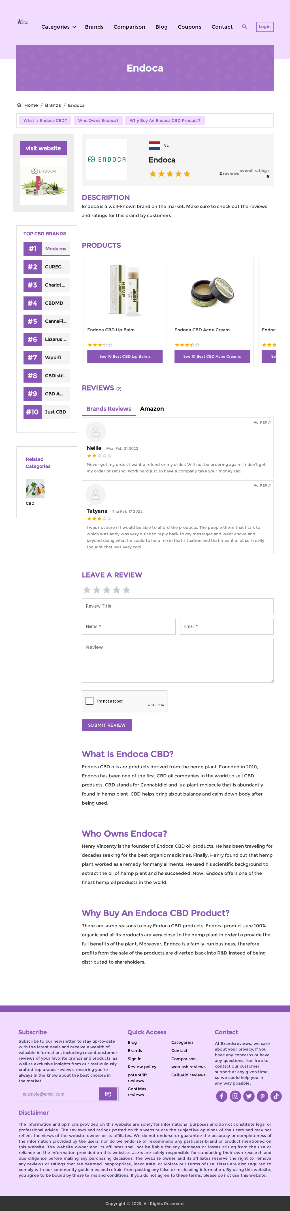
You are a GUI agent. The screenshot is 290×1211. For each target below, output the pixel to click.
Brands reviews (108, 408)
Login (265, 26)
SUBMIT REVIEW (107, 725)
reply (265, 422)
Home (31, 105)
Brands (53, 105)
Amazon (152, 408)
